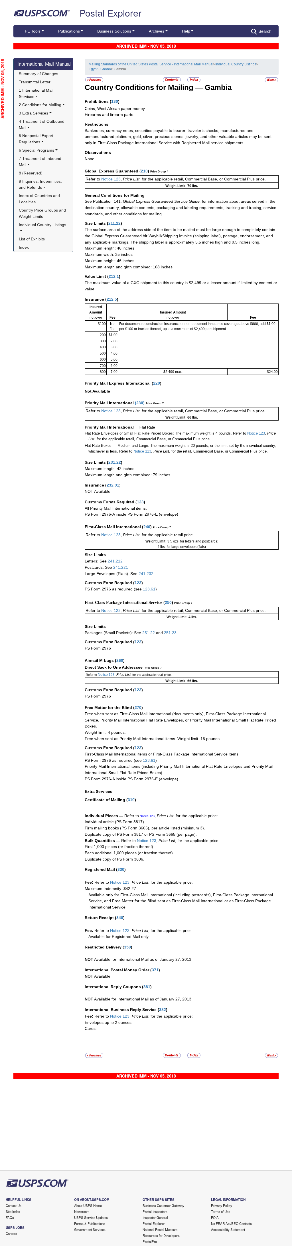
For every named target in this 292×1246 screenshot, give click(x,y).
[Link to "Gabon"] (94, 79)
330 (120, 869)
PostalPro (150, 1241)
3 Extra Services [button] (33, 113)
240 (146, 526)
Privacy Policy (221, 1205)
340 (119, 917)
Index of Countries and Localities (40, 198)
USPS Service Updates (91, 1217)
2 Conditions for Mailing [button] (40, 105)
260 (119, 660)
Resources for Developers (161, 1235)
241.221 (120, 567)
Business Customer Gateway (163, 1205)
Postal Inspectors (155, 1211)
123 (140, 502)
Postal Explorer (110, 12)
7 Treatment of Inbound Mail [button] (40, 161)
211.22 (114, 223)
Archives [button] (156, 31)
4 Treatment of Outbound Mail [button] (42, 124)
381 (146, 986)
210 (144, 171)
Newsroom (82, 1211)
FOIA (215, 1217)
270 (138, 707)
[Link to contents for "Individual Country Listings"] (172, 79)
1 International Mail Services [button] (36, 93)
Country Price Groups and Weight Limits (43, 213)
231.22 (114, 462)
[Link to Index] (193, 79)
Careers (11, 1233)
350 (127, 947)
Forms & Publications (89, 1223)
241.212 (115, 561)
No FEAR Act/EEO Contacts (231, 1223)
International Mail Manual (44, 64)
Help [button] (186, 31)
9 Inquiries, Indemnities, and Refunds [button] (41, 184)
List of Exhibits (32, 239)
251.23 (170, 632)
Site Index (13, 1211)
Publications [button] (69, 31)
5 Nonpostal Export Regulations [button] (36, 138)
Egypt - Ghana (100, 69)
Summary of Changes (38, 73)
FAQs (10, 1217)
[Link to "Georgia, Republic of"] (271, 79)
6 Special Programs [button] (36, 150)
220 (156, 383)
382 (162, 1009)
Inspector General (155, 1217)
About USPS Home (88, 1205)
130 (114, 101)
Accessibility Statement (228, 1229)
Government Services (90, 1229)
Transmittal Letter (34, 82)
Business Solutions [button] (114, 31)
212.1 (114, 276)
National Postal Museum (160, 1229)
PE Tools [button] (32, 31)
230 (139, 403)
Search (264, 31)
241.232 (146, 573)
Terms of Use (220, 1211)
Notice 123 (111, 179)
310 (131, 799)
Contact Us (13, 1205)
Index (24, 247)
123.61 (149, 589)
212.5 (112, 299)
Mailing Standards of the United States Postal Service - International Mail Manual (151, 64)
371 (155, 970)
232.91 (113, 485)
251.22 (148, 632)
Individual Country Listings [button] (42, 224)
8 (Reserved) (30, 173)
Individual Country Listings (235, 64)
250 (168, 602)
